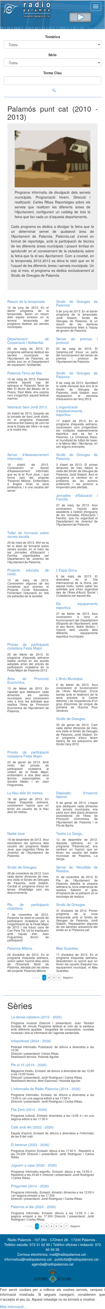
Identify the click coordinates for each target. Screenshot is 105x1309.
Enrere (36, 977)
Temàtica (52, 36)
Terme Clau (52, 72)
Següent (68, 977)
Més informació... (13, 1306)
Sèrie (52, 54)
